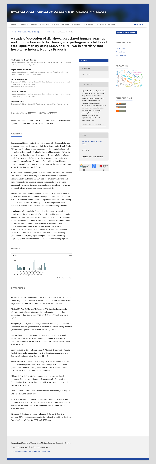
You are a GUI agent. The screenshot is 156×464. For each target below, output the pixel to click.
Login (34, 24)
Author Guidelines (106, 24)
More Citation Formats (92, 125)
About (23, 24)
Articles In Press (60, 24)
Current (76, 24)
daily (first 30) (60, 278)
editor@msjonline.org (41, 451)
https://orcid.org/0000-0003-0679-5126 (23, 86)
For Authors (120, 52)
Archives (88, 24)
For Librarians (121, 55)
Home (13, 24)
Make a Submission (126, 32)
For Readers (120, 48)
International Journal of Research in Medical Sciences (58, 12)
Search (139, 24)
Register (44, 24)
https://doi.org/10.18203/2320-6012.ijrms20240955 (36, 113)
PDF (85, 60)
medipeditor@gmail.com (21, 451)
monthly (69, 278)
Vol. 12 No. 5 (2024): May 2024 (39, 32)
